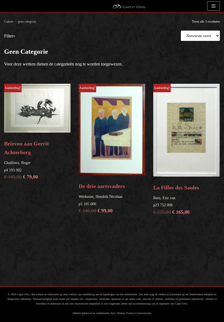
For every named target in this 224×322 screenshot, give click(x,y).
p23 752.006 (176, 150)
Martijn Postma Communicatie (134, 313)
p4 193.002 (26, 133)
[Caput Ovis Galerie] (129, 6)
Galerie (8, 21)
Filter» (9, 36)
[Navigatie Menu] (213, 6)
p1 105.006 (102, 150)
